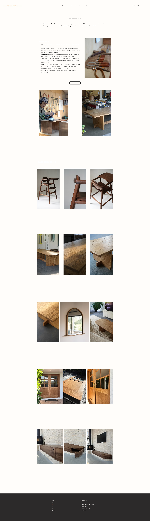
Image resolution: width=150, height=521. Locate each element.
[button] (138, 5)
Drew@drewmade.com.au (88, 504)
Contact (54, 510)
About (53, 508)
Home (53, 502)
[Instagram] (132, 5)
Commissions (55, 504)
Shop (53, 506)
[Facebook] (134, 5)
